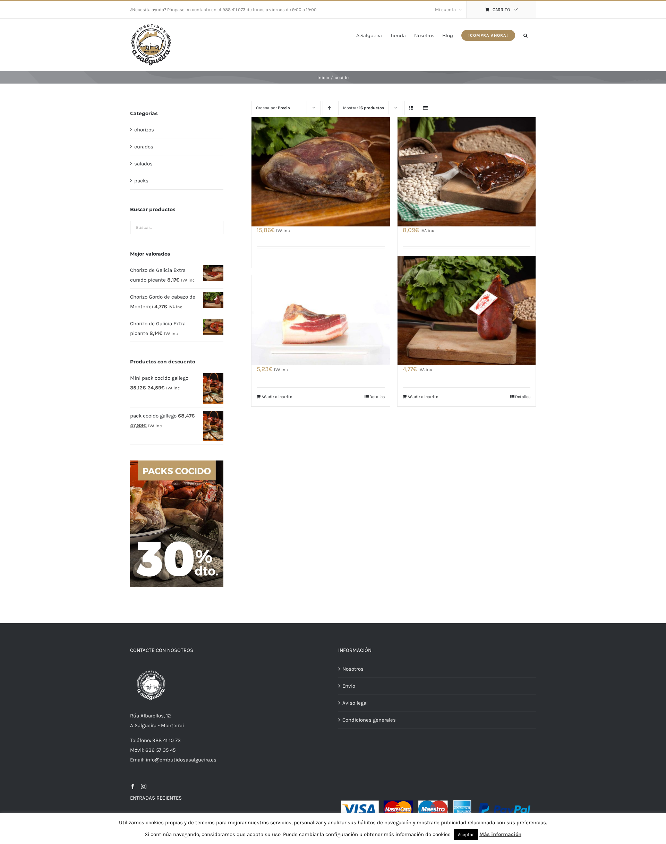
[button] (525, 34)
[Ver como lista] (425, 108)
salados (143, 164)
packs (141, 181)
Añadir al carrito (277, 396)
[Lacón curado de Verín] (320, 171)
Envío (348, 686)
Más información (500, 834)
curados (143, 147)
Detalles (377, 396)
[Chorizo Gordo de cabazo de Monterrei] (467, 310)
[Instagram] (143, 786)
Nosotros (353, 669)
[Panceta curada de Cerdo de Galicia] (320, 310)
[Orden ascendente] (329, 108)
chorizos (144, 130)
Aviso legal (355, 703)
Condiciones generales (369, 720)
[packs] (176, 463)
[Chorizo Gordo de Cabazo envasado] (467, 171)
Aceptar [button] (466, 834)
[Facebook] (133, 786)
